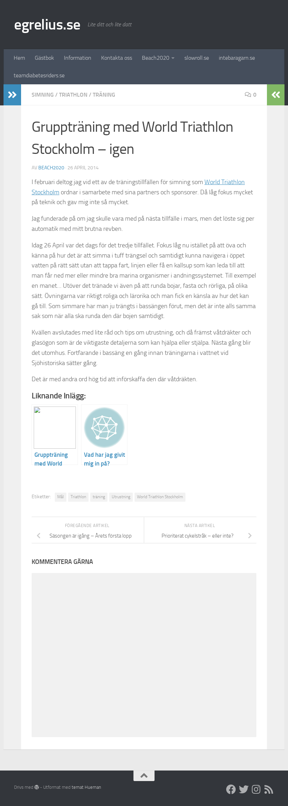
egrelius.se (47, 24)
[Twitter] (244, 789)
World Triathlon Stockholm (160, 496)
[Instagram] (256, 789)
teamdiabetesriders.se (39, 75)
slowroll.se (196, 57)
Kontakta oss (116, 57)
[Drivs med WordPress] (36, 787)
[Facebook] (231, 789)
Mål (60, 496)
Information (77, 57)
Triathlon (73, 94)
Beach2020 (155, 57)
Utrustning (121, 496)
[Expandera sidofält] (12, 94)
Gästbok (44, 57)
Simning (43, 94)
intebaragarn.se (237, 57)
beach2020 (51, 168)
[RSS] (269, 789)
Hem (19, 57)
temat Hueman (86, 787)
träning (104, 94)
